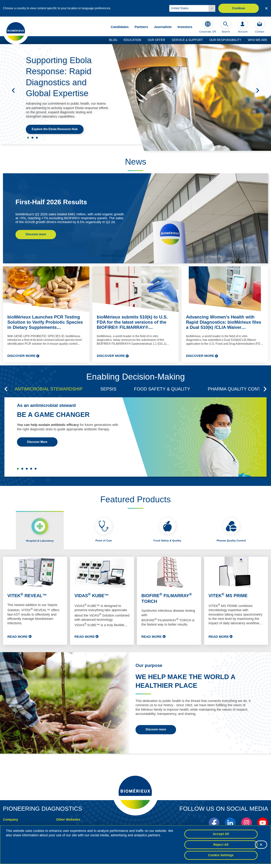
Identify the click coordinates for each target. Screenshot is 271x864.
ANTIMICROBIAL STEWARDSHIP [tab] (49, 388)
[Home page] (16, 31)
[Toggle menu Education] (143, 40)
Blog (113, 40)
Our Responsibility (225, 40)
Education (132, 40)
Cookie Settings (221, 855)
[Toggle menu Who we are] (269, 40)
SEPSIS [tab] (108, 388)
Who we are (257, 40)
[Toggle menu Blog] (119, 40)
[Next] (257, 90)
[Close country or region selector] (266, 8)
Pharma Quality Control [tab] (231, 540)
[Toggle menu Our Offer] (167, 40)
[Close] (261, 845)
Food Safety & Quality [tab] (167, 540)
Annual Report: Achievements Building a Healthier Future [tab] (37, 138)
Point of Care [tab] (103, 540)
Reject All (221, 844)
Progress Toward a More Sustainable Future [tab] (32, 138)
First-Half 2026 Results (51, 202)
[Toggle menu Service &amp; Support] (205, 40)
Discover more (36, 234)
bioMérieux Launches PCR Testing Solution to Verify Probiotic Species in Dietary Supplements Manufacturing (45, 322)
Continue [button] (238, 8)
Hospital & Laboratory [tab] (40, 540)
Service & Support (187, 40)
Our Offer (156, 40)
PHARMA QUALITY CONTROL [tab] (239, 388)
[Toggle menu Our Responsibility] (243, 40)
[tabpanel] (135, 600)
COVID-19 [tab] (36, 469)
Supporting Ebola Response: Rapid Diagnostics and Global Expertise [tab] (28, 138)
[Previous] (13, 90)
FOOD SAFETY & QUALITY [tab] (162, 388)
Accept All (221, 834)
